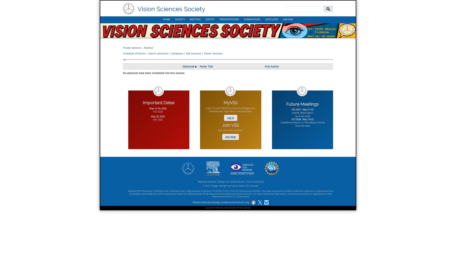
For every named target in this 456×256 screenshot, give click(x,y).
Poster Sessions (213, 53)
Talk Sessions (193, 53)
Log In (230, 117)
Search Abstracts (158, 53)
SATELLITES (271, 19)
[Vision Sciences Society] (128, 8)
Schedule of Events (134, 53)
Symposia (177, 53)
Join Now (230, 136)
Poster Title (206, 66)
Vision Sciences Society (171, 9)
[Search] (328, 9)
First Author (272, 66)
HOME (166, 19)
